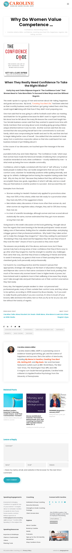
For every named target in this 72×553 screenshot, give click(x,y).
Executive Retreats (32, 505)
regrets (61, 32)
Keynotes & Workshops (11, 534)
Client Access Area (32, 513)
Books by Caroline (32, 528)
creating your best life (41, 32)
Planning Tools (8, 543)
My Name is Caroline (34, 359)
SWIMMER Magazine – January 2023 (57, 411)
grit (21, 418)
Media (28, 531)
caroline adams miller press (12, 418)
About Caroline (31, 525)
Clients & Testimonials (11, 537)
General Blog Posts (41, 30)
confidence (28, 32)
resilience (6, 420)
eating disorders (54, 414)
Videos (6, 540)
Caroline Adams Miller (15, 32)
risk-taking (18, 333)
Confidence (28, 30)
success (39, 34)
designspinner (64, 550)
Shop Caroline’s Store (33, 542)
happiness (54, 32)
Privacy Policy (27, 550)
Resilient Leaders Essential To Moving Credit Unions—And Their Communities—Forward (13, 413)
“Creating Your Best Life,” (42, 103)
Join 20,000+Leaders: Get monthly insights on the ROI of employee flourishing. (59, 514)
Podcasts (29, 534)
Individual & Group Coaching (35, 502)
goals (40, 427)
